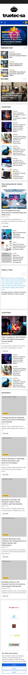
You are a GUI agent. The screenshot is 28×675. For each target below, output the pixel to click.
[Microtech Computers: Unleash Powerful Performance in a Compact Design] (6, 174)
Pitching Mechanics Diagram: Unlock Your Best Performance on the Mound (13, 420)
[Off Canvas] (2, 22)
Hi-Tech (5, 206)
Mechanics (5, 413)
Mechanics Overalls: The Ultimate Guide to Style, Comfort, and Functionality (11, 502)
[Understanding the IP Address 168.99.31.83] (4, 64)
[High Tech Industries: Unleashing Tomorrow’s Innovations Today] (6, 234)
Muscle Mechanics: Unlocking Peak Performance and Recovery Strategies (12, 461)
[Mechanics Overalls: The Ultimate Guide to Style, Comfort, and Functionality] (14, 488)
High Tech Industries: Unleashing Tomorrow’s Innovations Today (19, 235)
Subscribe (26, 22)
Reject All (14, 672)
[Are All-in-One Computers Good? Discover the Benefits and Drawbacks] (6, 162)
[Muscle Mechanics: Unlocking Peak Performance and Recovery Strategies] (14, 446)
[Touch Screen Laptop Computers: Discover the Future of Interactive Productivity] (6, 139)
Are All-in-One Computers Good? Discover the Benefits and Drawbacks (19, 162)
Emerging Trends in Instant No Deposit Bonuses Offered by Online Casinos (13, 293)
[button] (25, 274)
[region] (14, 663)
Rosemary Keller (7, 43)
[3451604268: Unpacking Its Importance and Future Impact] (4, 73)
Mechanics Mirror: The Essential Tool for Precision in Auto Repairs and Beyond (13, 584)
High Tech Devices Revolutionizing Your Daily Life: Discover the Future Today (19, 246)
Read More (5, 226)
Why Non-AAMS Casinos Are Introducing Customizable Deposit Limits (13, 95)
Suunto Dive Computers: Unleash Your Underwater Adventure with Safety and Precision (19, 151)
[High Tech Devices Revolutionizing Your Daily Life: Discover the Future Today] (6, 246)
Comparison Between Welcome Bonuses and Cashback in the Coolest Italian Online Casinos (12, 38)
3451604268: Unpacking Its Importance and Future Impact (17, 73)
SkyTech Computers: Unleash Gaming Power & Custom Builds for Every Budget (19, 128)
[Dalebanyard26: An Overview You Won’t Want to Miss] (4, 55)
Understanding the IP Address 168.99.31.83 (16, 64)
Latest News (12, 52)
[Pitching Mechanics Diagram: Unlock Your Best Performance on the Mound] (14, 405)
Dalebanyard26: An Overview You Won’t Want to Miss (18, 55)
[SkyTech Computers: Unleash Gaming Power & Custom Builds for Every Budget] (6, 127)
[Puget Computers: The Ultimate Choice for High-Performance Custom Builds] (6, 115)
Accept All (14, 665)
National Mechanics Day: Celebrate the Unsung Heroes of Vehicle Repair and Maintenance (13, 542)
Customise (14, 668)
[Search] (23, 22)
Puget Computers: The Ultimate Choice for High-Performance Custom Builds (13, 339)
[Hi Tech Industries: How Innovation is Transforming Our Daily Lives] (14, 199)
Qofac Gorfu (6, 343)
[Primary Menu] (5, 22)
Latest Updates (5, 32)
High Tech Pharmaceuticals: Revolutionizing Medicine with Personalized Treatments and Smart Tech (18, 260)
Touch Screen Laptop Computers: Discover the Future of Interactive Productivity (19, 140)
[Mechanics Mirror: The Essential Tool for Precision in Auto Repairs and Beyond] (14, 570)
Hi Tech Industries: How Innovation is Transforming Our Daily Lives (14, 213)
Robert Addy (6, 99)
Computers (15, 111)
